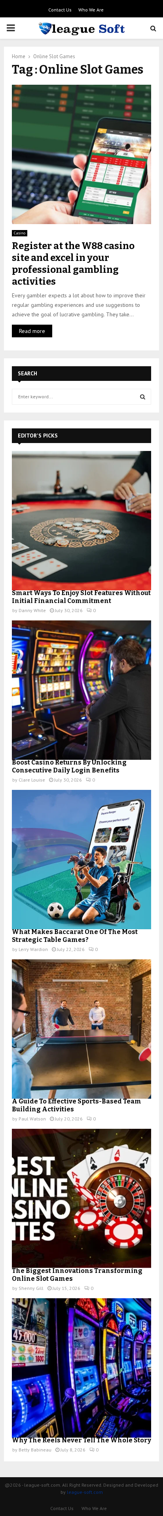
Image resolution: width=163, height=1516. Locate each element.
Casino (19, 233)
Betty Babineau (35, 1450)
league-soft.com (85, 1492)
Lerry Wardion (33, 949)
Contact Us (60, 10)
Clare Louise (32, 780)
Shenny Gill (31, 1288)
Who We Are (91, 10)
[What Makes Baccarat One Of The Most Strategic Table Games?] (81, 859)
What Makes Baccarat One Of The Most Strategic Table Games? (75, 935)
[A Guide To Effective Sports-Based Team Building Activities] (81, 1029)
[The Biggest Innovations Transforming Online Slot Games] (81, 1198)
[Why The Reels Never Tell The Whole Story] (81, 1368)
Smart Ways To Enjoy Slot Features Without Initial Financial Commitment (81, 597)
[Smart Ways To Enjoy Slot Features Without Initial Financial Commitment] (81, 520)
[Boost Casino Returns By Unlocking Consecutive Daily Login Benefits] (81, 690)
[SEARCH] (142, 397)
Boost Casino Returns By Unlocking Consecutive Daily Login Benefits (69, 766)
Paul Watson (32, 1119)
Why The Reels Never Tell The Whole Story (81, 1440)
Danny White (32, 610)
